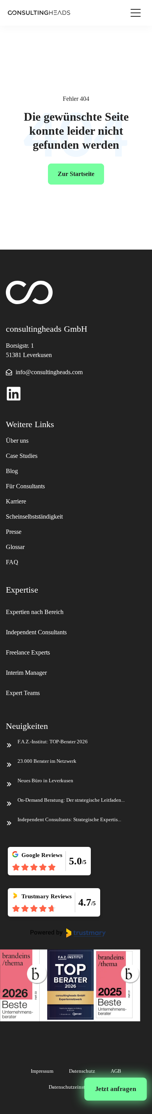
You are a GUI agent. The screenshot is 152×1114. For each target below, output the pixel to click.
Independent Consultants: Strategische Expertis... (69, 819)
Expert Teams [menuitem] (23, 693)
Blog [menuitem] (12, 471)
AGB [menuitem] (116, 1071)
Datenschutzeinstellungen (76, 1087)
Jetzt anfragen (115, 1089)
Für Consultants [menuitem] (25, 486)
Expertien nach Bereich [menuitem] (35, 612)
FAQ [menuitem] (12, 562)
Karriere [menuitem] (16, 501)
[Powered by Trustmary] (68, 933)
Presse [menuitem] (13, 531)
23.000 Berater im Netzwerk (47, 761)
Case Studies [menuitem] (21, 455)
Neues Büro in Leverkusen (45, 780)
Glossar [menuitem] (15, 547)
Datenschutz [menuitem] (82, 1071)
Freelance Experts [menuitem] (28, 652)
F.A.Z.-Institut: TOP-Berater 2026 (53, 741)
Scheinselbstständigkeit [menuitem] (34, 516)
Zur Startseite (76, 174)
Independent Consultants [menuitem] (36, 632)
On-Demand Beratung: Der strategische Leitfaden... (71, 800)
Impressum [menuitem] (42, 1071)
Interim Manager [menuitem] (26, 672)
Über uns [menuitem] (17, 440)
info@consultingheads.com (49, 372)
